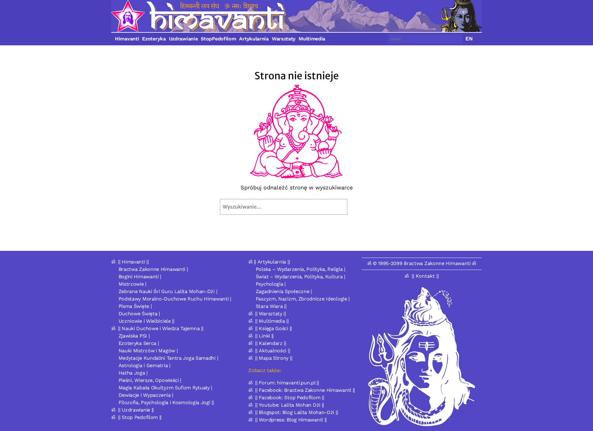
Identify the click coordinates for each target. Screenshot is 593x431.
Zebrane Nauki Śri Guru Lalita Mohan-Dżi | (168, 291)
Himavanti (127, 39)
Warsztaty (284, 39)
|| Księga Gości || (273, 328)
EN (469, 38)
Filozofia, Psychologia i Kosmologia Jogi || (166, 402)
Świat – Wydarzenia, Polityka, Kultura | (300, 277)
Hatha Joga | (133, 373)
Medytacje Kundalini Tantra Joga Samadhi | (168, 358)
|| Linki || (264, 336)
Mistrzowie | (132, 284)
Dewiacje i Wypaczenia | (146, 395)
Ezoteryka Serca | (139, 343)
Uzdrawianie (183, 39)
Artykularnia (253, 39)
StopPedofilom (218, 39)
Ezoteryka (154, 39)
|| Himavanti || (133, 262)
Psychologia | (271, 284)
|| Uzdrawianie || (136, 410)
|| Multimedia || (271, 321)
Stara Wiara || (271, 306)
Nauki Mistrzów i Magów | (148, 351)
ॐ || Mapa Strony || (270, 358)
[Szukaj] (362, 207)
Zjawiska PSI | (134, 336)
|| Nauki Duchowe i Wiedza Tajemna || (160, 328)
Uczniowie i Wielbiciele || (147, 321)
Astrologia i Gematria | (144, 365)
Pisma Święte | (135, 306)
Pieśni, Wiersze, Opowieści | (150, 380)
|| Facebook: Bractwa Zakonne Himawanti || (305, 390)
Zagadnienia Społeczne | (284, 291)
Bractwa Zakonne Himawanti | (153, 269)
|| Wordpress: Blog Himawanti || (291, 420)
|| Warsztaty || (270, 314)
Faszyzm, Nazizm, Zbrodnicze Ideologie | (303, 299)
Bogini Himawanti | (140, 277)
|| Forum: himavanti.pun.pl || (287, 383)
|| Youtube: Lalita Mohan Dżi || (289, 405)
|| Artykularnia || (272, 262)
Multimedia (312, 39)
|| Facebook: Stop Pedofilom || (289, 397)
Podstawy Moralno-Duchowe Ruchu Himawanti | (175, 299)
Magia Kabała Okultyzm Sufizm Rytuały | (165, 388)
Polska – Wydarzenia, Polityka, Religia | (300, 269)
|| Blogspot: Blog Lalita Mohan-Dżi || (296, 412)
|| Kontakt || (425, 276)
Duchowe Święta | (139, 314)
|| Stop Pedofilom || (140, 417)
